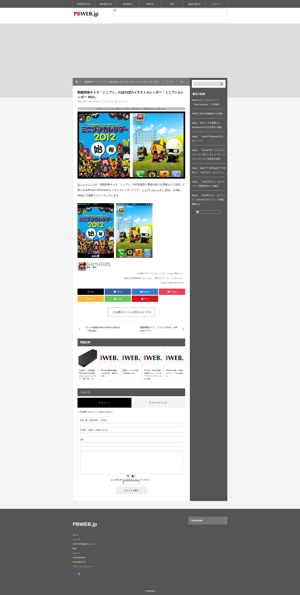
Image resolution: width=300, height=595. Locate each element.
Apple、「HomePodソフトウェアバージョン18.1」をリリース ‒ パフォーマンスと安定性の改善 (208, 154)
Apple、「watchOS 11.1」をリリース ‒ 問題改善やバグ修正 (208, 183)
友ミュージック (121, 101)
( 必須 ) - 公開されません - (95, 430)
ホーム (75, 535)
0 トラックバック (158, 402)
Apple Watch (194, 4)
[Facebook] (74, 573)
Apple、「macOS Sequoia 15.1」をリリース (208, 138)
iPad (172, 4)
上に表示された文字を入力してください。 (131, 479)
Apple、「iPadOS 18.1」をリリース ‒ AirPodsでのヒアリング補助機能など (208, 199)
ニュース (76, 539)
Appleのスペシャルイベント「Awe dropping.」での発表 (205, 102)
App (90, 101)
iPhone (150, 4)
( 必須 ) (93, 420)
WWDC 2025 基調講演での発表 (207, 113)
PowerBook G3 (79, 562)
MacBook (127, 4)
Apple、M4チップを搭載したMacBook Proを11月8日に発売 (207, 125)
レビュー (216, 4)
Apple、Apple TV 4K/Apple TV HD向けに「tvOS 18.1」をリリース (208, 170)
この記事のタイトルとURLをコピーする (131, 312)
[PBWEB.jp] (87, 15)
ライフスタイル (107, 101)
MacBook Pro (83, 4)
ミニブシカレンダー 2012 (156, 190)
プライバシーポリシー (82, 566)
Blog (75, 548)
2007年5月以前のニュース (84, 544)
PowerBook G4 (79, 558)
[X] (78, 573)
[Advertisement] (150, 54)
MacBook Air (106, 4)
